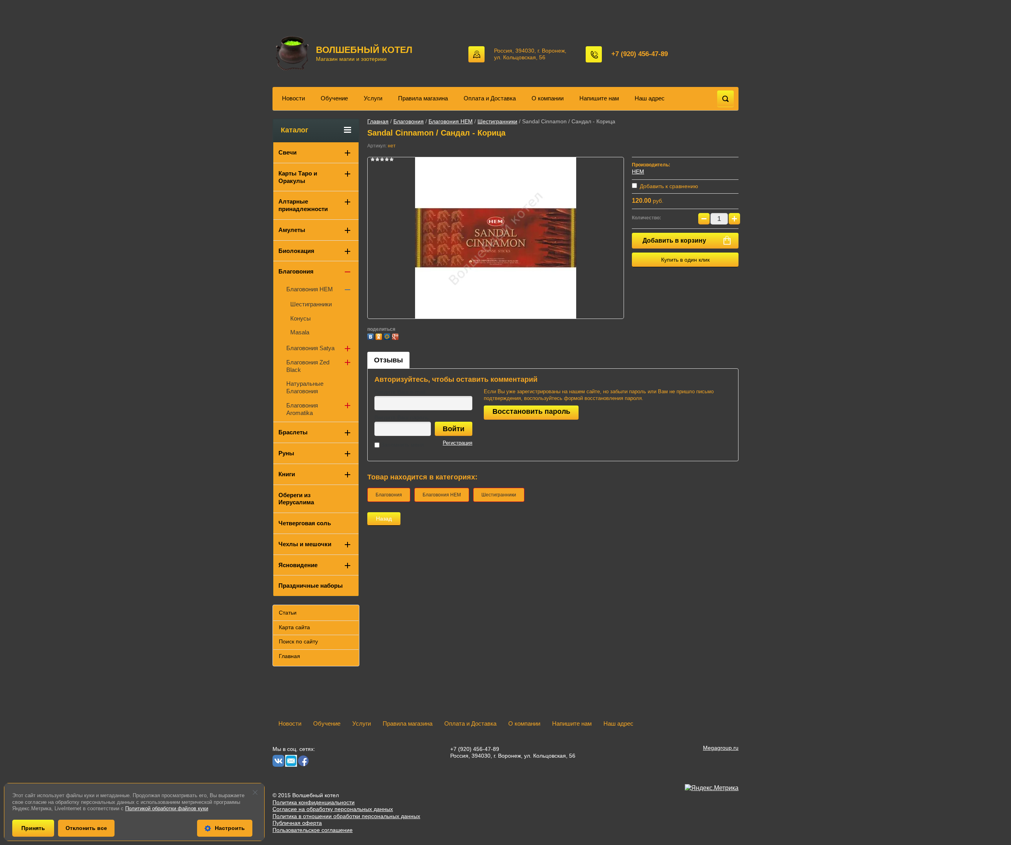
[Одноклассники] (380, 336)
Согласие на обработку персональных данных (332, 809)
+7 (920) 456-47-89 (639, 54)
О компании (548, 98)
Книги (286, 474)
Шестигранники (497, 121)
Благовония (408, 121)
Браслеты (293, 432)
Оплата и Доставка (490, 98)
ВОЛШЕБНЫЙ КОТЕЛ (364, 50)
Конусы (300, 318)
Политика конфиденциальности (313, 802)
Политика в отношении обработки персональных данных (346, 816)
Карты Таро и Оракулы (297, 177)
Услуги (373, 98)
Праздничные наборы (310, 585)
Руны (286, 453)
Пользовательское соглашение (312, 830)
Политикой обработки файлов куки (166, 808)
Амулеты (291, 229)
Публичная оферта (297, 823)
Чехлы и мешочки (304, 544)
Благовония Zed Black (307, 366)
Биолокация (296, 250)
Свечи (287, 152)
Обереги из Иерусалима (296, 499)
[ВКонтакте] (371, 336)
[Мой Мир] (388, 336)
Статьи (288, 612)
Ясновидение (298, 565)
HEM (638, 171)
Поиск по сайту (298, 641)
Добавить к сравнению (668, 186)
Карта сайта (294, 627)
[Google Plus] (396, 336)
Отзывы (388, 360)
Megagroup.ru (721, 748)
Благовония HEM (450, 121)
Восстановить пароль (531, 411)
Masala (299, 332)
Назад (384, 518)
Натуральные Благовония (304, 387)
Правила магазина (423, 98)
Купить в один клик (685, 260)
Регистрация (457, 443)
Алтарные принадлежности (303, 205)
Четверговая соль (304, 523)
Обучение (334, 98)
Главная (378, 121)
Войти (453, 429)
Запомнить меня (402, 444)
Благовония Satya (310, 348)
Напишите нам (599, 98)
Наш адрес (650, 98)
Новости (293, 98)
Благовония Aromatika (302, 409)
